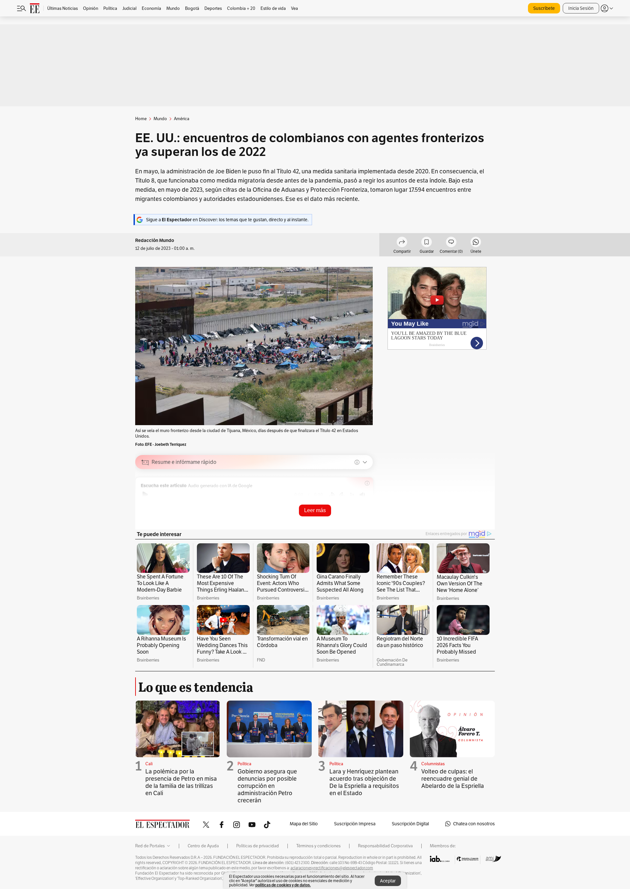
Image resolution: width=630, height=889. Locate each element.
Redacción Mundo (154, 240)
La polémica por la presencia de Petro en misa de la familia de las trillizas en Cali (181, 782)
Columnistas (433, 764)
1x (352, 494)
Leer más (315, 510)
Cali (149, 764)
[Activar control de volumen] (362, 495)
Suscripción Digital (410, 824)
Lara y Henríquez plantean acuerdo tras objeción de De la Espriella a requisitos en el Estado (364, 782)
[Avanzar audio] (342, 495)
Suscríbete (544, 8)
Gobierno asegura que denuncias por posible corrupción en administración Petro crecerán (267, 786)
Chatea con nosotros (474, 824)
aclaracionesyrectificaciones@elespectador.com (331, 868)
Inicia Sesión (581, 8)
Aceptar (388, 881)
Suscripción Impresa (354, 824)
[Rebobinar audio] (331, 495)
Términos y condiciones (318, 846)
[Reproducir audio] (145, 495)
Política (244, 764)
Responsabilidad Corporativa (385, 846)
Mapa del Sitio (304, 824)
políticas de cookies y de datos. (283, 884)
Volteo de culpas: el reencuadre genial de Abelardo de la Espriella (452, 779)
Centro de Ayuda (203, 846)
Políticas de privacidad (257, 846)
